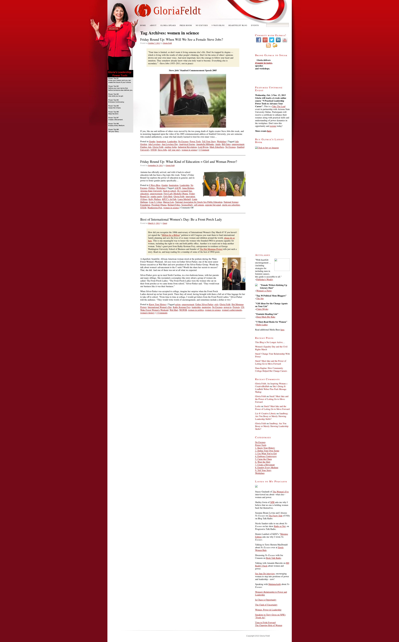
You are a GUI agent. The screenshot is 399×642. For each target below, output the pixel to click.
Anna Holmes (188, 187)
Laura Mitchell (184, 199)
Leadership (172, 141)
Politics (152, 187)
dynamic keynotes (263, 62)
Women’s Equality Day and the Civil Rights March (271, 348)
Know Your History (157, 304)
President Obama (158, 204)
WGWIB (183, 309)
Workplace (221, 141)
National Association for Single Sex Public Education (198, 201)
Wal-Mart (174, 309)
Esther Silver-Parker (204, 304)
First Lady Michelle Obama (176, 193)
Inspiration (161, 141)
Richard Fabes (174, 204)
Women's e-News (264, 290)
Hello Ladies (262, 324)
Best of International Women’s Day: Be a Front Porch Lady (181, 219)
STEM (153, 149)
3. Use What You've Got (266, 453)
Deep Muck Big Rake (265, 316)
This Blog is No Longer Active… (270, 342)
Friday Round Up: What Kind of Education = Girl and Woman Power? (188, 161)
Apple (218, 144)
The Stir (260, 298)
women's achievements (232, 309)
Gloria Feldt (167, 43)
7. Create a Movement (265, 464)
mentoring (206, 307)
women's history (147, 312)
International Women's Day (160, 307)
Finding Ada (145, 147)
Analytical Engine (187, 144)
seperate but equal (213, 204)
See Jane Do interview (265, 573)
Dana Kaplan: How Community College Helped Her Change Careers (271, 369)
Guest (165, 223)
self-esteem (199, 204)
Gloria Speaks (168, 25)
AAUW (177, 187)
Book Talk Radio (273, 557)
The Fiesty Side (275, 515)
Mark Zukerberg (217, 147)
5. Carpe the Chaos (263, 459)
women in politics (196, 309)
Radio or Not (280, 526)
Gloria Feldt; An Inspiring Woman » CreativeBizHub (271, 385)
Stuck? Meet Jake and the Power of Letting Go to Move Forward (270, 362)
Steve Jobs (162, 149)
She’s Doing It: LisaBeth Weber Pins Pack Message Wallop (270, 389)
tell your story (174, 149)
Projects (236, 307)
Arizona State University (151, 190)
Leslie (257, 406)
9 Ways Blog (218, 25)
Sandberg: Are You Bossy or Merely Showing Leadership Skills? (271, 416)
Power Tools (195, 141)
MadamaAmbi (274, 584)
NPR (272, 502)
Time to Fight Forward (265, 622)
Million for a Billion (171, 235)
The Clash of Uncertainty (266, 604)
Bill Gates (226, 144)
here (269, 131)
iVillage (143, 199)
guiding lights (171, 147)
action (177, 304)
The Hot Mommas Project (211, 249)
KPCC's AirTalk (169, 199)
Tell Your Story (209, 141)
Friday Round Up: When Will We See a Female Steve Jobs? (181, 39)
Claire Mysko (262, 309)
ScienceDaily (187, 204)
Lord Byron (203, 147)
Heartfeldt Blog (237, 25)
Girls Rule (167, 196)
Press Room (186, 25)
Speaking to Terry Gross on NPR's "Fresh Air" (270, 616)
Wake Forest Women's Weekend (154, 309)
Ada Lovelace (154, 144)
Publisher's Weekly (264, 279)
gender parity (156, 196)
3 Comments (161, 312)
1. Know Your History (265, 447)
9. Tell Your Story (263, 470)
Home (143, 25)
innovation (190, 196)
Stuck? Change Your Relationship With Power (272, 355)
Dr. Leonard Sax (184, 190)
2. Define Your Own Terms (267, 450)
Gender (152, 141)
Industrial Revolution (187, 147)
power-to (227, 307)
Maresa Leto (168, 201)
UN (242, 307)
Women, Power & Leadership (268, 609)
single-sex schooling (231, 204)
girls (216, 304)
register (273, 125)
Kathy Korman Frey (181, 307)
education (144, 193)
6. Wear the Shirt (262, 461)
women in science (189, 149)
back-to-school (169, 190)
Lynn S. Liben (155, 201)
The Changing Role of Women (268, 625)
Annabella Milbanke (205, 144)
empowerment (238, 144)
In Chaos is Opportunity (265, 599)
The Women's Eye (281, 491)
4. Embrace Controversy (266, 456)
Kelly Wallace (155, 199)
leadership (196, 307)
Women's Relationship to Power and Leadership (271, 593)
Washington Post (154, 207)
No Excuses (202, 25)
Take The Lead (278, 106)
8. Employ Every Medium (266, 467)
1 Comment (204, 149)
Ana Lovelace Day (170, 144)
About (153, 25)
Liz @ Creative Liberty (265, 413)
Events (255, 25)
